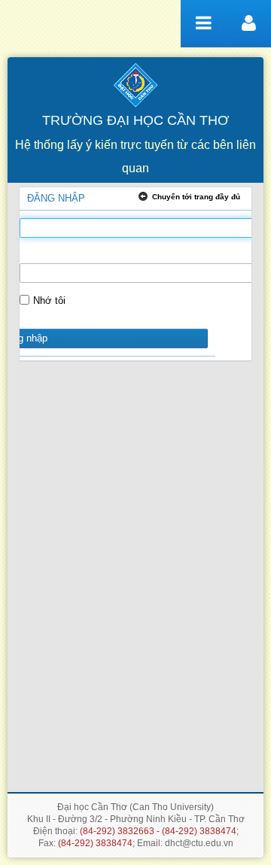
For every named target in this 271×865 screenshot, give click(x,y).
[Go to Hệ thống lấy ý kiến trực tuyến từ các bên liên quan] (135, 82)
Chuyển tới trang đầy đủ (196, 197)
